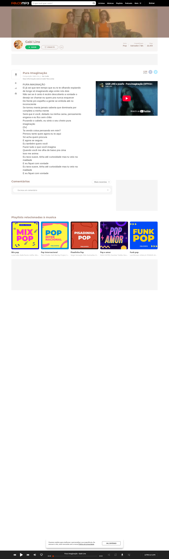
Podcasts (128, 3)
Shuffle (109, 554)
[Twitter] (156, 72)
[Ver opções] (61, 47)
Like (41, 554)
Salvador (134, 46)
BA (142, 46)
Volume (34, 554)
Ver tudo (45, 76)
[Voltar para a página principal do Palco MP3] (20, 3)
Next (28, 554)
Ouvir (33, 47)
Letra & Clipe (150, 555)
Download (122, 554)
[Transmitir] (135, 554)
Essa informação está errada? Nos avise (38, 79)
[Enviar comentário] (108, 190)
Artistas (101, 3)
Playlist (129, 554)
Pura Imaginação (71, 553)
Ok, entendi (111, 543)
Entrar (152, 3)
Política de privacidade (86, 544)
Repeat (115, 554)
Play (21, 554)
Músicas (110, 3)
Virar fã (51, 47)
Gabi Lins (32, 42)
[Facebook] (150, 72)
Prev (14, 554)
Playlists (119, 3)
